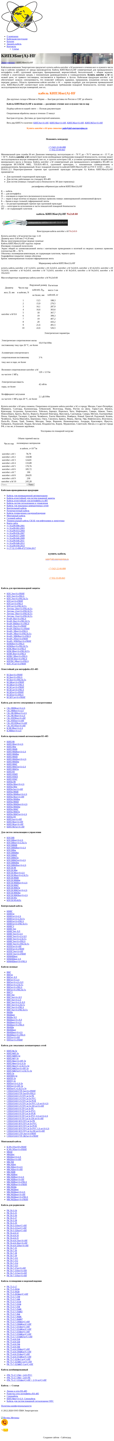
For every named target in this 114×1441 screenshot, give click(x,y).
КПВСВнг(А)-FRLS (16, 654)
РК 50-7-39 (12, 1255)
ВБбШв (10, 1027)
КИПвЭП (11, 817)
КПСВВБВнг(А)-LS (16, 848)
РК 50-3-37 (12, 1218)
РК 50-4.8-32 (13, 1233)
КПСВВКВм (13, 863)
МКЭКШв (12, 1187)
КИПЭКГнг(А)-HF (94, 123)
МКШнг (11, 1154)
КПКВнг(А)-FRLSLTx (17, 646)
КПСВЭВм (12, 870)
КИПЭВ (11, 741)
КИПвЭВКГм (13, 812)
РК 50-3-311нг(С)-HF (17, 1228)
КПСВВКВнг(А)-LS (16, 865)
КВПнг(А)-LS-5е (15, 1083)
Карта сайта (12, 523)
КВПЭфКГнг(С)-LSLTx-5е (19, 1071)
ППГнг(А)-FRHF (15, 1040)
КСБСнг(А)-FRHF (15, 687)
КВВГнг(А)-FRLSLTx (17, 924)
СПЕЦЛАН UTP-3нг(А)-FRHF (21, 1133)
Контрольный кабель (17, 508)
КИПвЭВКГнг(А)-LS (17, 814)
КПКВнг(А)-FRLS (15, 644)
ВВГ (9, 972)
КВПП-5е (11, 1078)
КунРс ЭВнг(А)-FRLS (17, 631)
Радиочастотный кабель (18, 510)
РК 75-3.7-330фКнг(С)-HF (19, 1324)
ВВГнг (10, 975)
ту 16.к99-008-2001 (16, 525)
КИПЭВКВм (13, 762)
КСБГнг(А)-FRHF (15, 692)
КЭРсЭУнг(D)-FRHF (17, 1147)
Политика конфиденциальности (16, 1406)
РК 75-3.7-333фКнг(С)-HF (19, 1334)
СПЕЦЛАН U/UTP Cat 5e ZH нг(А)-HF (25, 1106)
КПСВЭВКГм (13, 888)
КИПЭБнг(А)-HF (58, 123)
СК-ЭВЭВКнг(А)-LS (17, 713)
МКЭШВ (11, 1172)
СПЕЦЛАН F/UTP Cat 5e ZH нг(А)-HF (25, 1118)
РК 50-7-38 (12, 1253)
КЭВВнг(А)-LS (14, 730)
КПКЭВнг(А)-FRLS (16, 649)
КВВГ (10, 911)
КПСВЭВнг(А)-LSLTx (17, 875)
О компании (12, 36)
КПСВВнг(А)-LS (15, 840)
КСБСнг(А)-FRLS (15, 690)
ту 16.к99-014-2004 (16, 531)
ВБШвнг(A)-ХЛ (14, 1020)
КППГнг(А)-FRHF (15, 949)
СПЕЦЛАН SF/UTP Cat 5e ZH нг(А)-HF (26, 1131)
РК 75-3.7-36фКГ (15, 1319)
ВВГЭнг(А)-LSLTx (16, 1005)
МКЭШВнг (12, 1174)
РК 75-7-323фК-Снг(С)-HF (19, 1362)
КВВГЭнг (11, 929)
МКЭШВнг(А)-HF (15, 1179)
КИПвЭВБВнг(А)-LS (17, 794)
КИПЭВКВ (12, 756)
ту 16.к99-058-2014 (16, 546)
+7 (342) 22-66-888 (57, 147)
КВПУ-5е (11, 1081)
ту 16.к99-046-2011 (15, 541)
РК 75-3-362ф (13, 1291)
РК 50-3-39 (12, 1223)
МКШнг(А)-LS (14, 1157)
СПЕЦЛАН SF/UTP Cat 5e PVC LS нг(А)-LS (28, 1128)
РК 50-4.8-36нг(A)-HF (17, 1243)
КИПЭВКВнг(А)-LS (16, 759)
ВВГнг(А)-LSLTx (15, 985)
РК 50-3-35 (12, 1213)
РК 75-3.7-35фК (14, 1309)
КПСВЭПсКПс (14, 900)
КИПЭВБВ (12, 749)
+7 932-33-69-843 (57, 149)
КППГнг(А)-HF (14, 946)
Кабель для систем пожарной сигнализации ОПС (30, 1401)
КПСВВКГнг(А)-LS (16, 860)
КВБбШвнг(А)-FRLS (17, 961)
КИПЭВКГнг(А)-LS (16, 767)
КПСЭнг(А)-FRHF (16, 593)
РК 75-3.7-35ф (13, 1306)
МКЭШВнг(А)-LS (15, 1177)
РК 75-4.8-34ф (13, 1347)
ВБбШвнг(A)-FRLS (16, 1035)
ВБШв (10, 1012)
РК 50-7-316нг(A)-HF (17, 1275)
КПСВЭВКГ (13, 885)
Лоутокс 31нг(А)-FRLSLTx (19, 616)
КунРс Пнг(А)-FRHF (17, 626)
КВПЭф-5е (12, 1051)
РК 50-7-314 (12, 1263)
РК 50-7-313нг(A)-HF (17, 1273)
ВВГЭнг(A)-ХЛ (14, 997)
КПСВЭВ (11, 868)
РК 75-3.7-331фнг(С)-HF (18, 1326)
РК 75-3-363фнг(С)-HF (17, 1294)
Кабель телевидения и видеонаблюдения (26, 513)
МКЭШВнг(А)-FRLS (17, 1182)
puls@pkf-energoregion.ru (74, 128)
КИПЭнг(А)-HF (41, 123)
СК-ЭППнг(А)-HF (15, 720)
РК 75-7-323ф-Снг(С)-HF (18, 1359)
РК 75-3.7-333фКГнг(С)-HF (20, 1337)
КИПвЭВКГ (12, 809)
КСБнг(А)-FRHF (15, 675)
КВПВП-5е (12, 1076)
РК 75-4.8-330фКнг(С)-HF (19, 1352)
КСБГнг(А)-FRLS (15, 695)
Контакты (11, 46)
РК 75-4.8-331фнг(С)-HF (18, 1354)
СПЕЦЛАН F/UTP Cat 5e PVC (21, 1111)
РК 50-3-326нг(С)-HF (17, 1230)
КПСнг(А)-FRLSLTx (17, 606)
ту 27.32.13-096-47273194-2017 (21, 548)
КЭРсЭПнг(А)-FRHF (17, 1149)
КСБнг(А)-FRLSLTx (16, 680)
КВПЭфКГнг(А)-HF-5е (18, 1068)
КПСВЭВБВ (13, 878)
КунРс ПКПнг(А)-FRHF (18, 628)
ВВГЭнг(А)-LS (14, 1000)
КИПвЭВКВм (13, 807)
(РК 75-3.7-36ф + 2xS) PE (18, 1377)
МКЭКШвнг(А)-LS (16, 1192)
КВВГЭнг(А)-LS (15, 934)
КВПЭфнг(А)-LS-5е (16, 1063)
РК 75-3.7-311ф (14, 1301)
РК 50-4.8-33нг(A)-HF (17, 1240)
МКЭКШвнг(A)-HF (16, 1194)
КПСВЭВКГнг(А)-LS (17, 890)
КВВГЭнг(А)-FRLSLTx (18, 944)
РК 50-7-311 (12, 1258)
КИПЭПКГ (12, 779)
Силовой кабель (14, 518)
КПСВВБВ (12, 845)
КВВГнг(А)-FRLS (15, 921)
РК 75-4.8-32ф (13, 1342)
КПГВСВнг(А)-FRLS (17, 659)
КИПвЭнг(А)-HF (15, 789)
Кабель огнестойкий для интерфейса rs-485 (27, 500)
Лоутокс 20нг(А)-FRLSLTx (19, 608)
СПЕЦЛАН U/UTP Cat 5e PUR (21, 1101)
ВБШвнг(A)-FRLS (15, 1025)
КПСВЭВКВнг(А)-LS (17, 895)
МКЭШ (10, 1162)
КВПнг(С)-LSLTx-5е (16, 1088)
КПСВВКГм (12, 858)
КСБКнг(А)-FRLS (15, 685)
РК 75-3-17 (12, 1286)
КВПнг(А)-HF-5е (15, 1086)
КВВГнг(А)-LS (14, 916)
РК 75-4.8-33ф (13, 1344)
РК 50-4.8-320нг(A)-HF (18, 1245)
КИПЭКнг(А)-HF (75, 123)
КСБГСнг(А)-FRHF (16, 697)
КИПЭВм (11, 746)
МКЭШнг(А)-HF (15, 1169)
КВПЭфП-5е (13, 1053)
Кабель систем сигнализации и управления (27, 503)
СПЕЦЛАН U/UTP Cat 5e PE (20, 1096)
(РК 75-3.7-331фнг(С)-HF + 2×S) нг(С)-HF (27, 1380)
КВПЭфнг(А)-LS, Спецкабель (21, 1398)
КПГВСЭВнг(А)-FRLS (18, 661)
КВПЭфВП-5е (13, 1056)
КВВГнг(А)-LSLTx (16, 919)
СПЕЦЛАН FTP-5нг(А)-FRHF (21, 1091)
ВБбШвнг (11, 1030)
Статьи (15, 49)
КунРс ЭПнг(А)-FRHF (17, 638)
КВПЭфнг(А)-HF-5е (16, 1061)
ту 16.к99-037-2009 (16, 536)
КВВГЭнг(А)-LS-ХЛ (17, 936)
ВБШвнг (11, 1015)
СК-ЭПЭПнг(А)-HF (16, 725)
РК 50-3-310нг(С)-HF (17, 1225)
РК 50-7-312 (12, 1260)
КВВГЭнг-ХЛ (13, 931)
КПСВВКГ (12, 855)
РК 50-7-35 (12, 1248)
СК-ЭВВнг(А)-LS (15, 710)
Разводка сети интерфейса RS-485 (23, 1393)
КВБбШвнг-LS (14, 959)
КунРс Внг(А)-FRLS (16, 618)
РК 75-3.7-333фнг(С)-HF (18, 1332)
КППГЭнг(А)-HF (15, 951)
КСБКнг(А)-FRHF (15, 682)
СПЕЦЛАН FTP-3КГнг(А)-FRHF (22, 1136)
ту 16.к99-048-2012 (16, 543)
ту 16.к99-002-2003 (16, 528)
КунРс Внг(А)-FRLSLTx (18, 621)
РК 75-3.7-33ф (13, 1296)
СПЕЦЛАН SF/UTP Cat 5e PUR (22, 1126)
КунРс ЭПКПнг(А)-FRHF (19, 641)
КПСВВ (10, 837)
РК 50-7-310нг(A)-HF (17, 1270)
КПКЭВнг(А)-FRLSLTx (18, 651)
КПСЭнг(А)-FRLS (15, 596)
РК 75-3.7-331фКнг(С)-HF (19, 1329)
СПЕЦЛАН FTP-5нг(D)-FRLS (21, 1093)
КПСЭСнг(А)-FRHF (16, 664)
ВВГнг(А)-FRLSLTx (16, 990)
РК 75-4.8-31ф (13, 1339)
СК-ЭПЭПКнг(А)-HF (17, 723)
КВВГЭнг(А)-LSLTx (16, 939)
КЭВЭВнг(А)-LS (15, 728)
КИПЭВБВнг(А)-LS (16, 751)
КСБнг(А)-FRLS (14, 677)
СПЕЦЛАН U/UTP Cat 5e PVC (21, 1098)
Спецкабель (12, 1396)
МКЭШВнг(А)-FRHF (17, 1184)
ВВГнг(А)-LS (13, 980)
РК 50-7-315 (12, 1265)
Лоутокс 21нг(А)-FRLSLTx (19, 611)
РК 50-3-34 (12, 1210)
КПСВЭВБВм (13, 880)
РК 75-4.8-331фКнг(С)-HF (19, 1357)
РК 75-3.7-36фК (14, 1316)
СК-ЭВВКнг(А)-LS (16, 708)
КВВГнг (11, 914)
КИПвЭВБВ (12, 792)
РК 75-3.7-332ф (14, 1304)
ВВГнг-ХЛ (12, 977)
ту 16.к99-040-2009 (16, 538)
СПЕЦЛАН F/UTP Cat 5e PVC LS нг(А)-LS (27, 1116)
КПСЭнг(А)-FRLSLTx (17, 598)
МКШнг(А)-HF (14, 1159)
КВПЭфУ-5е (13, 1058)
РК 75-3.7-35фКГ (15, 1311)
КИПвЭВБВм (13, 799)
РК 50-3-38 (12, 1220)
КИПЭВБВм (13, 754)
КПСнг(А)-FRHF (15, 601)
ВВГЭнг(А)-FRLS (15, 1007)
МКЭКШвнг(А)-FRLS (17, 1197)
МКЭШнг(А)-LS (15, 1167)
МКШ (9, 1152)
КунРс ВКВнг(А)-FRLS (18, 623)
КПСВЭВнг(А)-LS (16, 873)
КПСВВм (11, 850)
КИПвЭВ (11, 782)
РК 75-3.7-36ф (13, 1314)
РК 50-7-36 (12, 1250)
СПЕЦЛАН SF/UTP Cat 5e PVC (22, 1123)
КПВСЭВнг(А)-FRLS (17, 656)
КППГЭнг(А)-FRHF (16, 954)
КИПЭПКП (12, 777)
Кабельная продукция (17, 39)
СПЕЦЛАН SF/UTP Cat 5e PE (21, 1121)
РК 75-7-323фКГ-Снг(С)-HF (20, 1364)
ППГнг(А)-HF (13, 1037)
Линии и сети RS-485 (17, 1391)
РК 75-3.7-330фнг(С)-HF (18, 1321)
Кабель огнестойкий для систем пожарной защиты (31, 498)
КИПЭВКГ (12, 764)
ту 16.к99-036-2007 (16, 533)
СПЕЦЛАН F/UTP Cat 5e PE (20, 1108)
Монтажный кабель (16, 515)
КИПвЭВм (12, 787)
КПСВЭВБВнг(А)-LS (17, 883)
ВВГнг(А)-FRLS (14, 987)
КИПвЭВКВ (13, 802)
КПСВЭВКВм (13, 893)
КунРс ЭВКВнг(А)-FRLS (19, 636)
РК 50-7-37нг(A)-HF (16, 1268)
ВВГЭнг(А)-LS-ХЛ (16, 1002)
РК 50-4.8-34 (13, 1235)
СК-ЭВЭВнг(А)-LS (16, 715)
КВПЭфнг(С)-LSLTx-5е (18, 1066)
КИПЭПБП (12, 774)
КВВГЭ (10, 926)
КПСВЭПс (12, 898)
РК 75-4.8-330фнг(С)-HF (18, 1349)
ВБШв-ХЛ (12, 1017)
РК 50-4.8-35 (13, 1238)
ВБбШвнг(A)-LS (15, 1032)
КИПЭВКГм (13, 769)
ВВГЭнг (11, 995)
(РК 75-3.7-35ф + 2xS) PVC (19, 1375)
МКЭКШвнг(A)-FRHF (17, 1199)
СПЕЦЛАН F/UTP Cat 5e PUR (21, 1113)
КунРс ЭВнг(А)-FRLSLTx (19, 633)
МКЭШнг (11, 1164)
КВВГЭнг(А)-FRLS (16, 941)
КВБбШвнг (12, 956)
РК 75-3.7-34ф (13, 1299)
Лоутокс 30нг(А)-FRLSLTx (19, 613)
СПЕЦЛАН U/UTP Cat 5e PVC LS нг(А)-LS (27, 1103)
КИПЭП (11, 772)
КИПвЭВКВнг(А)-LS (17, 804)
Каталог (10, 41)
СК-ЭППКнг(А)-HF (16, 718)
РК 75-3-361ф (13, 1289)
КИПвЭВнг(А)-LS (15, 784)
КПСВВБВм (13, 853)
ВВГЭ (10, 992)
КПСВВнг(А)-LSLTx (17, 842)
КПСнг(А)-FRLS (15, 603)
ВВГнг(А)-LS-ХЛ (15, 982)
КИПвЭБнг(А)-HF (15, 797)
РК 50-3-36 (12, 1215)
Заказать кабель (14, 44)
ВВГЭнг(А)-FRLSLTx (17, 1010)
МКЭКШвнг (13, 1189)
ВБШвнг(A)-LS (14, 1022)
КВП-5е (10, 1073)
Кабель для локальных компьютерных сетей (28, 505)
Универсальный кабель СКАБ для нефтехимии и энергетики (36, 520)
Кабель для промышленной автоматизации (27, 495)
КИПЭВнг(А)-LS (15, 744)
